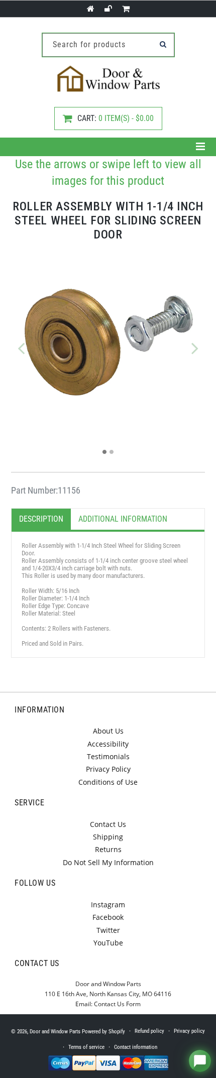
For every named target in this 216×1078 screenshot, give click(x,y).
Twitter (108, 930)
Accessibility (108, 744)
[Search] (163, 44)
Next (195, 348)
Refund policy (149, 1031)
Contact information (135, 1047)
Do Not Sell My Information (108, 862)
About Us (108, 731)
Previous (21, 348)
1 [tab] (104, 451)
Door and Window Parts (55, 1031)
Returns (108, 849)
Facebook (108, 917)
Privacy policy (189, 1031)
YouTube (108, 942)
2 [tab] (111, 451)
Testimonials (108, 756)
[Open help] (200, 1061)
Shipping (108, 837)
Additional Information (122, 519)
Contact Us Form (117, 1004)
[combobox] (108, 45)
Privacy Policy (108, 769)
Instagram (108, 904)
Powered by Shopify (103, 1031)
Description (41, 519)
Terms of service (86, 1047)
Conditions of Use (108, 782)
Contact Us (108, 824)
